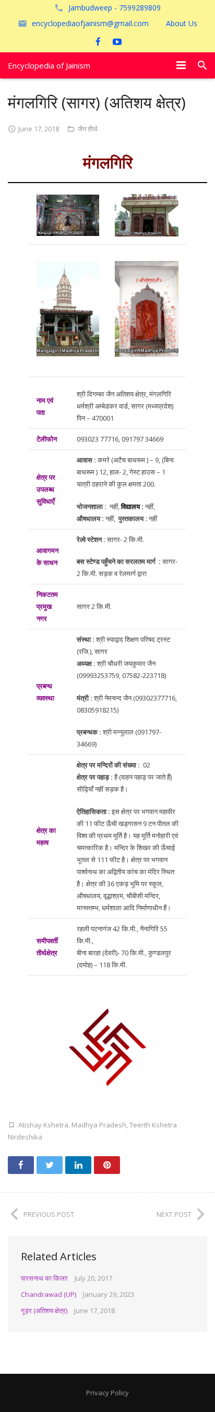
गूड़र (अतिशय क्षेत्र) (44, 1310)
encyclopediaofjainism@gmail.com (90, 23)
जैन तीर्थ (88, 128)
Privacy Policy (107, 1392)
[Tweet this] (50, 1165)
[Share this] (21, 1165)
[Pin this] (107, 1165)
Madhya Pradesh (98, 1124)
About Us (181, 23)
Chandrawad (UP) (48, 1294)
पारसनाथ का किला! (44, 1278)
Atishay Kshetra (43, 1124)
